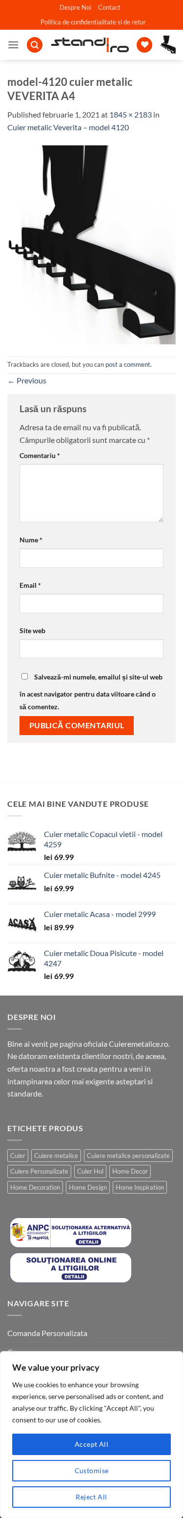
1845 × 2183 (130, 114)
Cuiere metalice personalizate (128, 1155)
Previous (26, 380)
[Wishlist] (144, 45)
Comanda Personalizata (47, 1333)
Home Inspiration (140, 1187)
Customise (92, 1470)
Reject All (91, 1497)
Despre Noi (75, 7)
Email (30, 585)
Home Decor (130, 1171)
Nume (31, 540)
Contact (109, 7)
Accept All (91, 1444)
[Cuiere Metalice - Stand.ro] (90, 45)
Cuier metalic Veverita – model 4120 (68, 127)
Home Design (88, 1187)
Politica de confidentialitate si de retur (93, 22)
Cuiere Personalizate (39, 1171)
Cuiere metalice (56, 1155)
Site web (32, 630)
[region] (91, 1434)
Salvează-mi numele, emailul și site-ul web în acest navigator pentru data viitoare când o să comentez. (91, 692)
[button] (13, 45)
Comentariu (40, 455)
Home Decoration (35, 1187)
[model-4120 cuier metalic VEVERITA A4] (91, 243)
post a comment (127, 364)
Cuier (17, 1155)
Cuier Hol (90, 1171)
